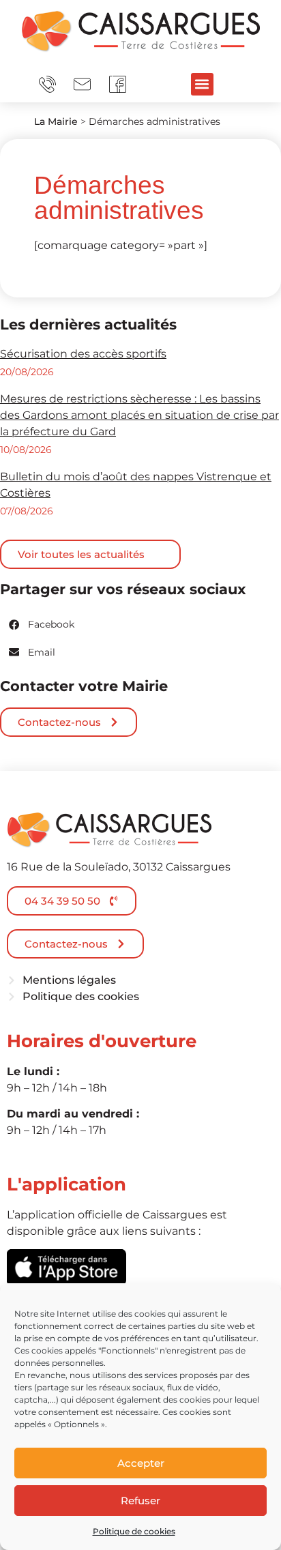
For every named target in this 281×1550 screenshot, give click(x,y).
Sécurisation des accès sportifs (83, 353)
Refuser (140, 1500)
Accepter (140, 1463)
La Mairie (56, 121)
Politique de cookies (134, 1531)
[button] (202, 84)
